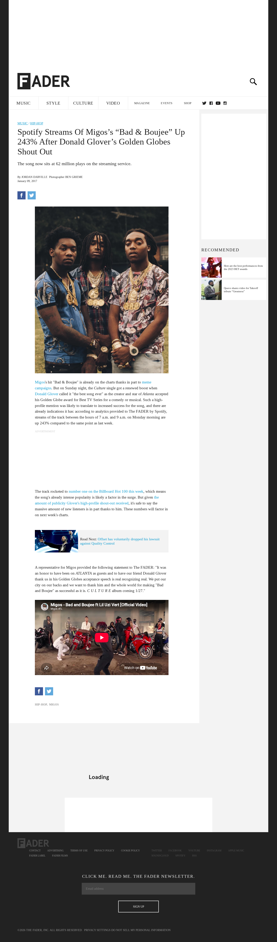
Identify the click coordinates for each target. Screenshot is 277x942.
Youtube (194, 850)
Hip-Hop (36, 123)
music (22, 123)
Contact (35, 850)
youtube (218, 103)
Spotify (180, 855)
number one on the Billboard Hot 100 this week (106, 491)
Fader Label (37, 855)
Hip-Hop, (41, 704)
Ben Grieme (74, 177)
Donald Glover (46, 394)
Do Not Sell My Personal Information (141, 930)
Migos (40, 382)
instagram (225, 103)
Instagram (214, 850)
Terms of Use (79, 850)
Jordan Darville (34, 177)
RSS (194, 855)
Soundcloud (160, 855)
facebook (211, 103)
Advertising (55, 850)
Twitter (204, 103)
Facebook (175, 850)
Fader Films (60, 855)
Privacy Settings (97, 930)
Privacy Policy (104, 850)
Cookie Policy (130, 850)
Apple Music (236, 850)
